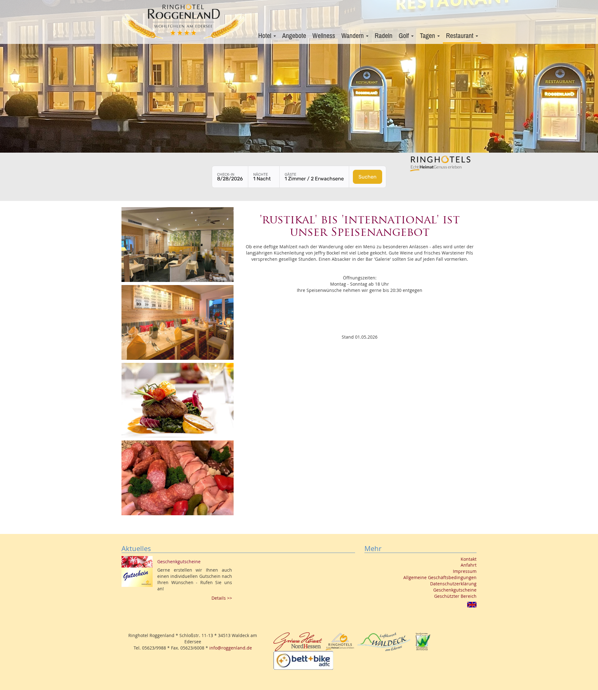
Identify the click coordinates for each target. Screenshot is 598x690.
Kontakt (469, 559)
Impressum (465, 571)
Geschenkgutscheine (455, 590)
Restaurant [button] (460, 35)
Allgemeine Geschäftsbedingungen (440, 577)
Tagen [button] (428, 35)
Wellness (323, 35)
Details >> (221, 598)
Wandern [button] (353, 35)
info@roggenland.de (230, 648)
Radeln (383, 35)
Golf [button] (405, 35)
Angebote (294, 35)
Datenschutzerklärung (453, 584)
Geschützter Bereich (455, 596)
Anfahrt (469, 565)
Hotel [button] (265, 35)
